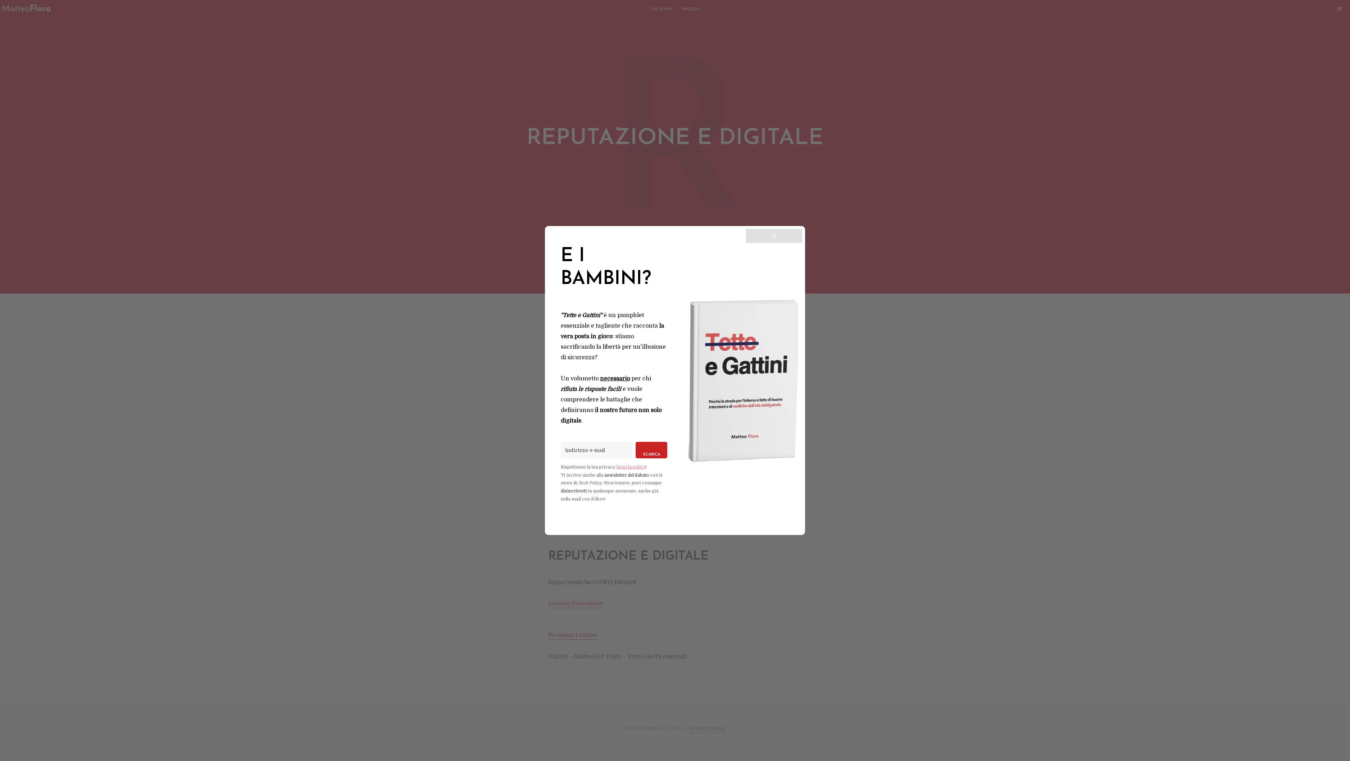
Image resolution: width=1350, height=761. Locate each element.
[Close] (774, 236)
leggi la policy (631, 467)
